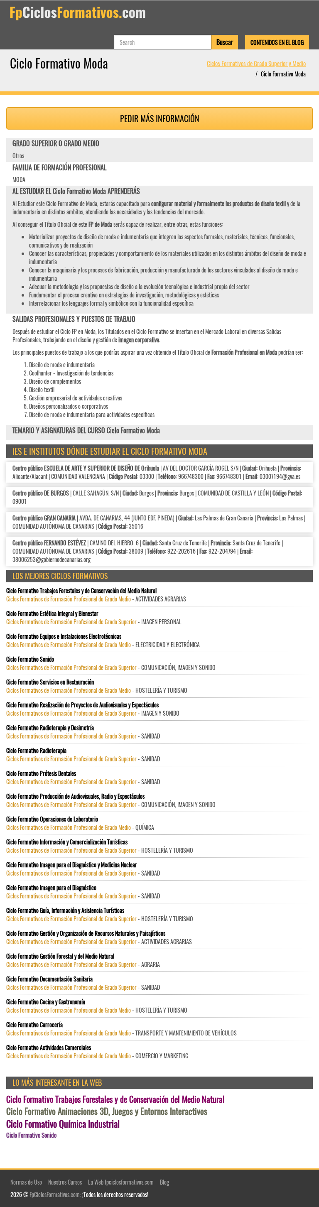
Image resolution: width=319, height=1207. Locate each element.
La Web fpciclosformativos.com (121, 1182)
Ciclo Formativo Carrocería (34, 1025)
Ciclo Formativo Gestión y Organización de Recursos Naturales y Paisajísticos (85, 933)
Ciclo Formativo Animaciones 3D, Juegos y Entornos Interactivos (106, 1111)
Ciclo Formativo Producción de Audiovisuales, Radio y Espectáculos (75, 796)
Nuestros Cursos (65, 1182)
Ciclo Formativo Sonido (30, 659)
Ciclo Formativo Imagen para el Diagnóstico (51, 887)
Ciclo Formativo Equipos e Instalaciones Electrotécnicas (63, 636)
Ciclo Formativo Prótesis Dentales (41, 773)
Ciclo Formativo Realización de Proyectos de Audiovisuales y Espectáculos (82, 705)
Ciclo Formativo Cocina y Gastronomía (45, 1002)
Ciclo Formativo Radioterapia (36, 750)
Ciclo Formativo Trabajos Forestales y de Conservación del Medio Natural (81, 590)
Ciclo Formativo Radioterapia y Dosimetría (50, 728)
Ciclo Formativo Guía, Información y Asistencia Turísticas (65, 910)
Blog (164, 1182)
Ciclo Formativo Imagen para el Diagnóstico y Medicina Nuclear (71, 865)
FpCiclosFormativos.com (54, 1194)
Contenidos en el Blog (277, 42)
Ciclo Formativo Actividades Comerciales (48, 1047)
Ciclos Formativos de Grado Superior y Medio (256, 63)
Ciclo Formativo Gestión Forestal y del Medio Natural (60, 956)
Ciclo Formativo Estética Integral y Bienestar (52, 613)
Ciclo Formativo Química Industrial (63, 1123)
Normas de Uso (26, 1182)
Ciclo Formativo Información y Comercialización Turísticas (67, 842)
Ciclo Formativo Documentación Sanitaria (49, 979)
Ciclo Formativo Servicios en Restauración (50, 682)
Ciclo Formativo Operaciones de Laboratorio (52, 819)
